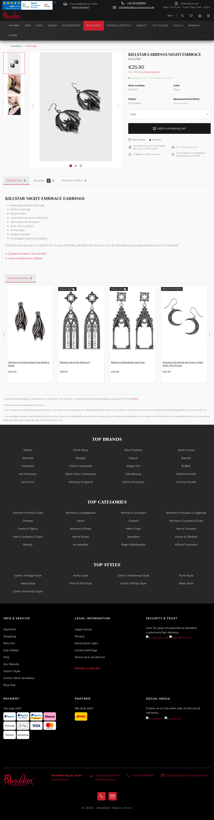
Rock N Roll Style (80, 583)
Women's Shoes (80, 528)
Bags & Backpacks (133, 544)
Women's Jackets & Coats (186, 520)
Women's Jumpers (133, 512)
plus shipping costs (149, 72)
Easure (133, 458)
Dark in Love (186, 450)
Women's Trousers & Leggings (186, 512)
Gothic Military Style (133, 583)
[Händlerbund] (180, 637)
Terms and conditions (90, 657)
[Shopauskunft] (157, 637)
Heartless (28, 466)
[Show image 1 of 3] (70, 165)
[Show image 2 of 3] (75, 165)
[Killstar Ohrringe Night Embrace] (76, 106)
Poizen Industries (80, 466)
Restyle (81, 458)
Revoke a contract (87, 668)
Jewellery (133, 536)
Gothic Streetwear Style (133, 575)
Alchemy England (81, 482)
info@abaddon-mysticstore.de (136, 7)
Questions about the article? (27, 253)
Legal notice (83, 629)
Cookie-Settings (86, 650)
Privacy (80, 636)
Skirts (80, 520)
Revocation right (86, 643)
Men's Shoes (80, 536)
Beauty (28, 544)
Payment (9, 629)
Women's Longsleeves (81, 512)
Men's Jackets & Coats (28, 536)
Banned (28, 458)
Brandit (186, 458)
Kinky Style (80, 575)
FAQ (6, 657)
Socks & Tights (28, 528)
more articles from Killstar (25, 258)
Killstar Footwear (186, 544)
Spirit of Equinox (133, 482)
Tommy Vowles (186, 482)
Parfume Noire (186, 474)
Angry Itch (133, 466)
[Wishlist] (191, 15)
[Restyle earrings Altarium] (81, 320)
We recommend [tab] (18, 278)
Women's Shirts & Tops (28, 512)
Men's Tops (133, 528)
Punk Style (186, 575)
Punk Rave (80, 450)
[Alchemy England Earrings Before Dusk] (30, 320)
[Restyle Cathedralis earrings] (133, 320)
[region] (62, 110)
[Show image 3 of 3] (80, 165)
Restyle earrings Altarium (75, 362)
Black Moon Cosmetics (80, 474)
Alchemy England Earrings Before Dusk (28, 364)
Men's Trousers (186, 528)
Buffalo (186, 466)
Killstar (134, 59)
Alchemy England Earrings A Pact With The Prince (183, 364)
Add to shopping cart (171, 128)
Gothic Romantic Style (28, 591)
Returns (9, 643)
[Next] (118, 106)
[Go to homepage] (19, 16)
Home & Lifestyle (186, 536)
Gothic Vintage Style (27, 575)
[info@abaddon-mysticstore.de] (112, 796)
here (136, 398)
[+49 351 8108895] (101, 796)
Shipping (9, 636)
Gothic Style (11, 671)
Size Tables (11, 650)
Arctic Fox (27, 482)
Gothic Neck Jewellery (18, 678)
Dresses (28, 520)
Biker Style (186, 583)
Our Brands (11, 664)
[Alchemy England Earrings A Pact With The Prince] (184, 320)
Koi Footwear (28, 474)
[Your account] (199, 15)
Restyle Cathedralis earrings (128, 362)
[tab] (16, 180)
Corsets (133, 520)
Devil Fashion (133, 450)
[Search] (182, 15)
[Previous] (33, 106)
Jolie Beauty (133, 474)
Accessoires (80, 544)
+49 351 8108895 (136, 3)
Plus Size (9, 685)
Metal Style (28, 583)
